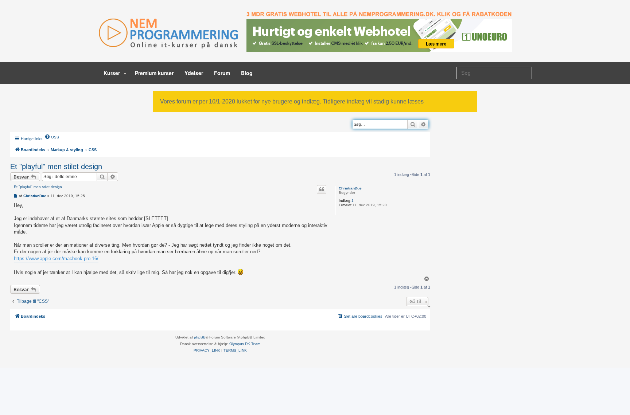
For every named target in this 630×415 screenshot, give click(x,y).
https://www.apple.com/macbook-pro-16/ (56, 258)
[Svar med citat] (321, 189)
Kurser (112, 73)
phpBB (200, 337)
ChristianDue (350, 188)
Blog (247, 73)
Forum (222, 73)
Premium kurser (154, 73)
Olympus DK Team (244, 344)
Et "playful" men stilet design (56, 167)
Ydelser (193, 73)
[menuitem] (51, 136)
